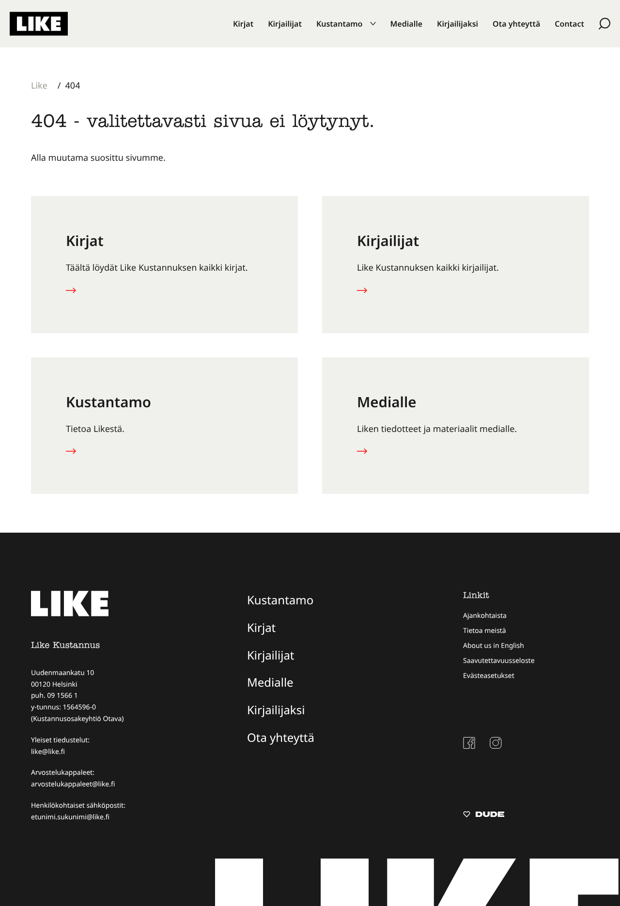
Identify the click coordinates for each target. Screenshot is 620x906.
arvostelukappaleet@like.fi (73, 784)
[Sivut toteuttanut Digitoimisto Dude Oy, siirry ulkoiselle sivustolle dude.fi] (483, 815)
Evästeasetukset (488, 675)
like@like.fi (48, 751)
